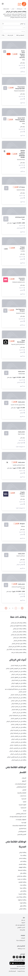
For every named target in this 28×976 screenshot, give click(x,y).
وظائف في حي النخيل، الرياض (18, 686)
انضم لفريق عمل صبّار (20, 925)
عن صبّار (23, 920)
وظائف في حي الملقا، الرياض (18, 704)
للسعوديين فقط (20, 35)
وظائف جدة (23, 855)
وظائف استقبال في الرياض (19, 632)
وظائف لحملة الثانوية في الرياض (18, 626)
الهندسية (23, 823)
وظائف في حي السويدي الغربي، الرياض (16, 668)
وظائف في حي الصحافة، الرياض (18, 733)
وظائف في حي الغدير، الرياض (18, 739)
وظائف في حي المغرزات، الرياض (18, 745)
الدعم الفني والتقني (21, 814)
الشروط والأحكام (12, 971)
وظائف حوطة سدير (21, 897)
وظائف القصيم (22, 864)
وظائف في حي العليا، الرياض (19, 710)
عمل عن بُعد (10, 35)
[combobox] (12, 27)
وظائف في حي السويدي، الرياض (18, 671)
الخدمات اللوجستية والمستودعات (18, 817)
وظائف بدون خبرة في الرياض (19, 644)
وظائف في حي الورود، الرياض (18, 683)
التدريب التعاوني (21, 927)
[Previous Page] (22, 608)
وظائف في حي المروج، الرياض (18, 718)
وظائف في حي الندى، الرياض (18, 674)
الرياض (13, 9)
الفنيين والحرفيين (21, 834)
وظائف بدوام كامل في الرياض (18, 623)
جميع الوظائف (19, 9)
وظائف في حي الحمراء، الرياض (18, 695)
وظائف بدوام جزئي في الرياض (18, 635)
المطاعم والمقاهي (21, 787)
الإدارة (24, 811)
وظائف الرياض (22, 852)
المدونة (23, 922)
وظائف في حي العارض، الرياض (18, 736)
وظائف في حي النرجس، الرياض (18, 754)
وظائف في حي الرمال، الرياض (18, 707)
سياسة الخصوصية (21, 971)
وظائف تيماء (23, 885)
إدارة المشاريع (22, 828)
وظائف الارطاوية (22, 900)
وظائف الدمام (22, 858)
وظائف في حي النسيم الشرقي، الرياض (16, 721)
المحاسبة (24, 799)
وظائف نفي (23, 891)
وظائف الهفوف (22, 867)
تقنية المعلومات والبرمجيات (19, 825)
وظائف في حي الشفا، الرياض (18, 680)
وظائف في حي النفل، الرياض (19, 727)
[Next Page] (6, 608)
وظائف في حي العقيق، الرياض (18, 677)
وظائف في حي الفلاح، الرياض (18, 742)
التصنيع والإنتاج (22, 831)
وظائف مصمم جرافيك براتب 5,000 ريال (16, 649)
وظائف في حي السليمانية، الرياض (17, 715)
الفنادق (24, 790)
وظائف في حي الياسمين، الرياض (18, 748)
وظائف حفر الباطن (21, 876)
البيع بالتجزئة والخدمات (20, 784)
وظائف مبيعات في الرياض (19, 629)
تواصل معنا (22, 930)
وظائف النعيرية (22, 894)
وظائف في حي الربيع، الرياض (19, 760)
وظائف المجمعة (22, 870)
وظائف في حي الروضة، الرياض (18, 665)
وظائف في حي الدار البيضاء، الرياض (17, 698)
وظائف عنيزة (23, 888)
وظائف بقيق (23, 906)
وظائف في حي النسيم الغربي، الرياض (16, 757)
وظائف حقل (23, 873)
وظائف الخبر (23, 861)
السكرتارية (23, 808)
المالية (24, 802)
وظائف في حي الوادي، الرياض (18, 724)
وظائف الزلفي (22, 909)
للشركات (23, 938)
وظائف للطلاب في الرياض (19, 638)
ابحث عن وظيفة (21, 948)
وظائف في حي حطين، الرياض (18, 701)
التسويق (24, 781)
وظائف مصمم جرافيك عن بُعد (18, 652)
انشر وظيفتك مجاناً (20, 940)
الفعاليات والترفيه (21, 793)
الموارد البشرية (22, 805)
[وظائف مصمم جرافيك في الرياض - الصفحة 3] (6, 608)
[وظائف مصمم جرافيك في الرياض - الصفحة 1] (22, 608)
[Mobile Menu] (3, 4)
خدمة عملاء (23, 796)
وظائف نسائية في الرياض (20, 641)
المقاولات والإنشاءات (21, 820)
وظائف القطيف (22, 882)
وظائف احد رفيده (22, 879)
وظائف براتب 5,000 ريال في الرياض (17, 646)
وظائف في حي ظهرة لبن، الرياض (17, 751)
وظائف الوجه (23, 903)
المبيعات (24, 778)
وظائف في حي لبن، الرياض (19, 712)
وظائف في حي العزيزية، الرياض (18, 730)
